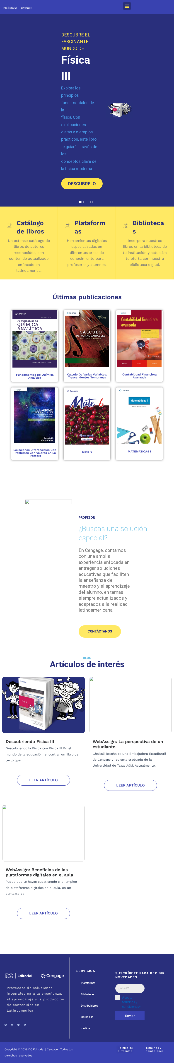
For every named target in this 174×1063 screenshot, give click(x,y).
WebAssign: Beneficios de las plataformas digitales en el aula (39, 872)
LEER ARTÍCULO (43, 780)
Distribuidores (89, 1005)
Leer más (40, 339)
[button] (127, 6)
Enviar (130, 1015)
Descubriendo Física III (30, 741)
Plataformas (88, 983)
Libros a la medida (87, 1022)
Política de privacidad (125, 1049)
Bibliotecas (87, 994)
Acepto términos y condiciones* (131, 1002)
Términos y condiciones (155, 1049)
